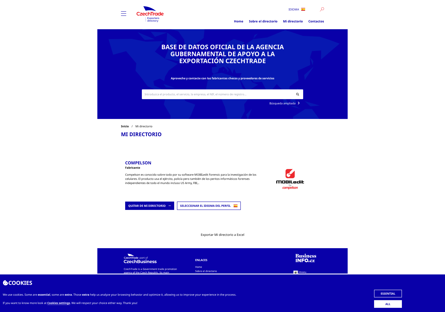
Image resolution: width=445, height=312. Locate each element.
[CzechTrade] (166, 14)
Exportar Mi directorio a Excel (222, 235)
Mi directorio (293, 21)
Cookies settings (58, 303)
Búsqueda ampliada (282, 103)
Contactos (316, 21)
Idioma (294, 9)
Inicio (125, 126)
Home (238, 21)
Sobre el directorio (263, 21)
